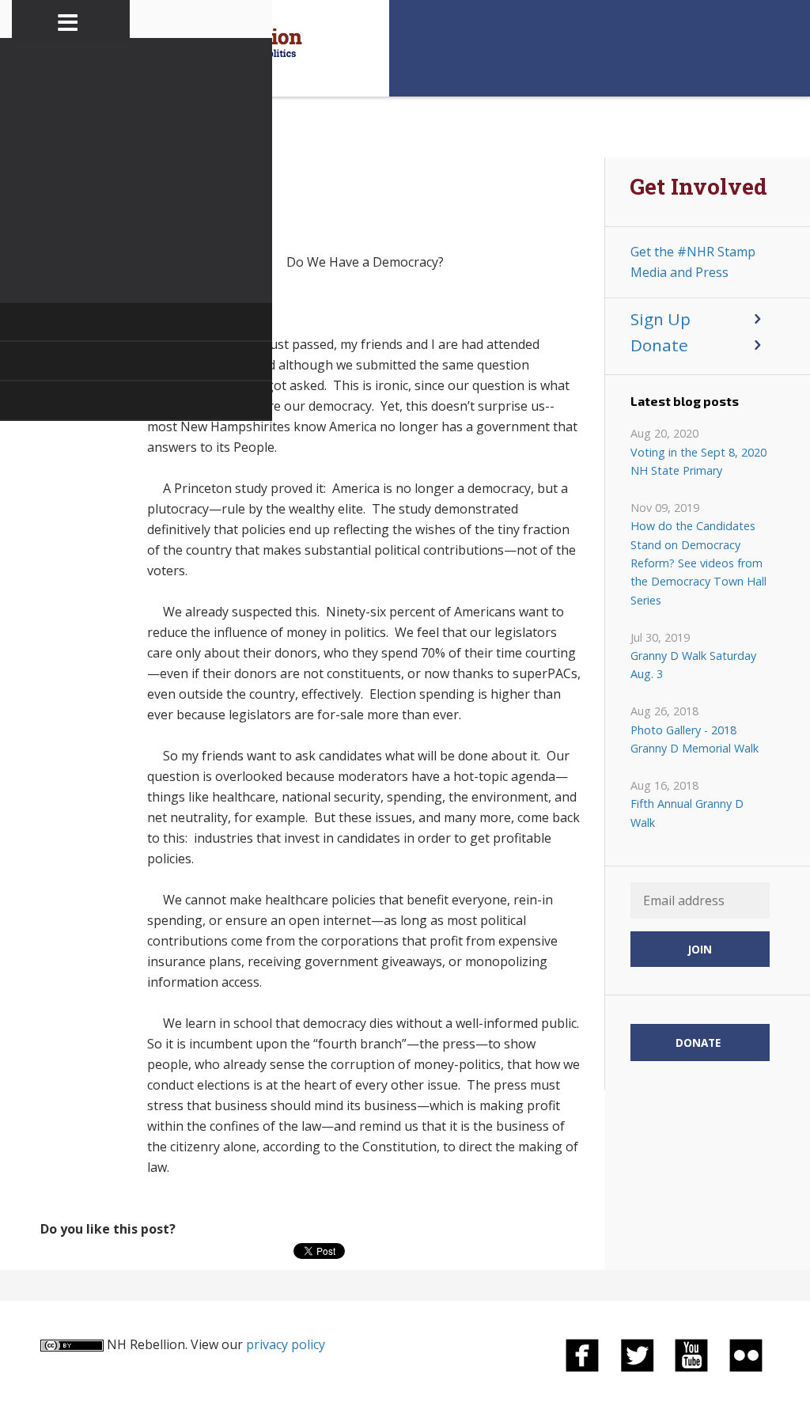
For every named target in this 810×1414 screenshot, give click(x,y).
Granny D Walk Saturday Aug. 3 (693, 664)
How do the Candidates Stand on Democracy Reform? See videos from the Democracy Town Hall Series (698, 563)
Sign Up (660, 319)
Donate (659, 345)
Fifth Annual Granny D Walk (687, 812)
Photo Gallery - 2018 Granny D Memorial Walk (694, 739)
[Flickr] (746, 1354)
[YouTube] (691, 1354)
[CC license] (72, 1344)
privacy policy (285, 1344)
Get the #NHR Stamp (692, 251)
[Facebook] (582, 1354)
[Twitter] (636, 1354)
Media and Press (679, 272)
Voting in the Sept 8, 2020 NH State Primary (698, 461)
